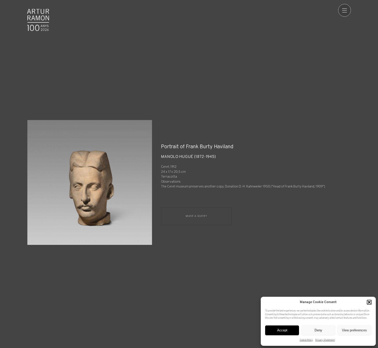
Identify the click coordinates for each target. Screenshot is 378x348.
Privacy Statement (325, 340)
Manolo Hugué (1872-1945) (188, 156)
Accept (282, 330)
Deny (318, 330)
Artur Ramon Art (38, 20)
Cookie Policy (306, 340)
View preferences (354, 330)
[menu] (344, 10)
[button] (369, 302)
